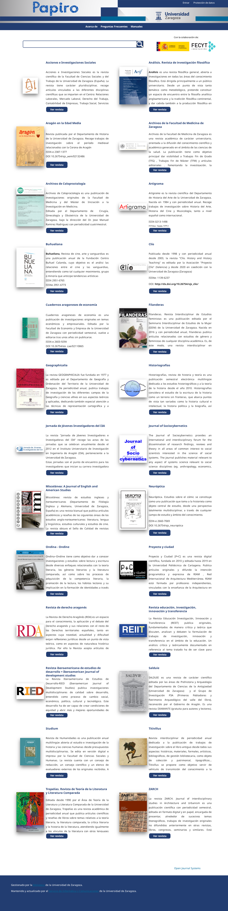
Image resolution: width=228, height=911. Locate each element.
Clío (151, 244)
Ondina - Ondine (57, 547)
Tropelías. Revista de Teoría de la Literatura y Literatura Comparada (76, 791)
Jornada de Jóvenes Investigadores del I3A (75, 426)
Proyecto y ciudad (161, 547)
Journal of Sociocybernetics (168, 426)
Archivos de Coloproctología (66, 184)
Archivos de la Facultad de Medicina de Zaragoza (176, 125)
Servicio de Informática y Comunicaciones (74, 891)
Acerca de (91, 26)
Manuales (136, 26)
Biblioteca (39, 885)
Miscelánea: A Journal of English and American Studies (72, 488)
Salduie (154, 668)
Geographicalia (57, 365)
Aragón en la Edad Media (63, 123)
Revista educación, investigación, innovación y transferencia (172, 609)
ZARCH (153, 789)
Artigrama (156, 184)
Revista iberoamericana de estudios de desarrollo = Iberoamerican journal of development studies (73, 671)
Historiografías (159, 365)
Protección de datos (204, 2)
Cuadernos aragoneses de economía (71, 305)
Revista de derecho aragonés (66, 607)
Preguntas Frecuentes (114, 26)
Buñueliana (54, 244)
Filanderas (156, 305)
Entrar (186, 2)
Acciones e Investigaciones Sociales (71, 62)
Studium (52, 728)
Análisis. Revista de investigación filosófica (179, 62)
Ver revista (56, 109)
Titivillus (155, 728)
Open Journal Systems (187, 868)
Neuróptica (157, 486)
